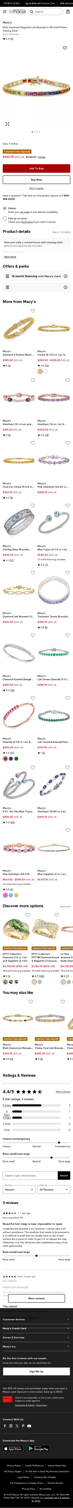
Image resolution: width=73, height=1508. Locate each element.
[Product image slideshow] (36, 91)
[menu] (5, 12)
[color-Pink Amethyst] (5, 895)
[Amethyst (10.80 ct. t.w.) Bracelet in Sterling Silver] (54, 785)
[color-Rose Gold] (63, 982)
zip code (24, 212)
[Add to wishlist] (64, 48)
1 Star (7, 1130)
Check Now (41, 1405)
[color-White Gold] (40, 982)
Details (41, 157)
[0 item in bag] (68, 11)
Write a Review (63, 1092)
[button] (36, 91)
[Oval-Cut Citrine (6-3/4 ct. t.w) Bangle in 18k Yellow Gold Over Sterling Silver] (19, 460)
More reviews (36, 1298)
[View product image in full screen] (7, 124)
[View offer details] (36, 276)
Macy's (7, 22)
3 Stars (7, 1117)
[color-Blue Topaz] (11, 895)
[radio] (40, 371)
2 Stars (7, 1123)
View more (10, 256)
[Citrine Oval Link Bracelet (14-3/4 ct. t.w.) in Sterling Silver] (50, 1018)
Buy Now (36, 179)
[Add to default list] (33, 311)
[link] (19, 358)
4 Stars (7, 1111)
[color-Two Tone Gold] (34, 982)
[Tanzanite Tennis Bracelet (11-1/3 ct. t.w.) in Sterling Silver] (54, 590)
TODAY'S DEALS (11, 3)
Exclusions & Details (24, 1405)
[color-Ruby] (5, 759)
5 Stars (7, 1105)
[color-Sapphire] (11, 759)
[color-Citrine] (40, 371)
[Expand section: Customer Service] (36, 1319)
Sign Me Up (36, 1371)
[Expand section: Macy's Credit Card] (36, 1328)
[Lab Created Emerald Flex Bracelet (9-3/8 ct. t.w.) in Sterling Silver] (54, 715)
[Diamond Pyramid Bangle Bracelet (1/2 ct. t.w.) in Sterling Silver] (19, 653)
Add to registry (37, 188)
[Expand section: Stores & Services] (36, 1337)
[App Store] (13, 1448)
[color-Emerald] (16, 759)
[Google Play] (38, 1448)
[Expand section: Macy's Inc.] (36, 1346)
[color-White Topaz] (46, 371)
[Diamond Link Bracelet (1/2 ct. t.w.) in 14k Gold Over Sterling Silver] (19, 590)
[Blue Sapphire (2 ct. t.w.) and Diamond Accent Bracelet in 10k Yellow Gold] (54, 847)
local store (27, 222)
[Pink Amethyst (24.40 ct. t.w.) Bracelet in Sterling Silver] (54, 460)
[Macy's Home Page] (17, 11)
